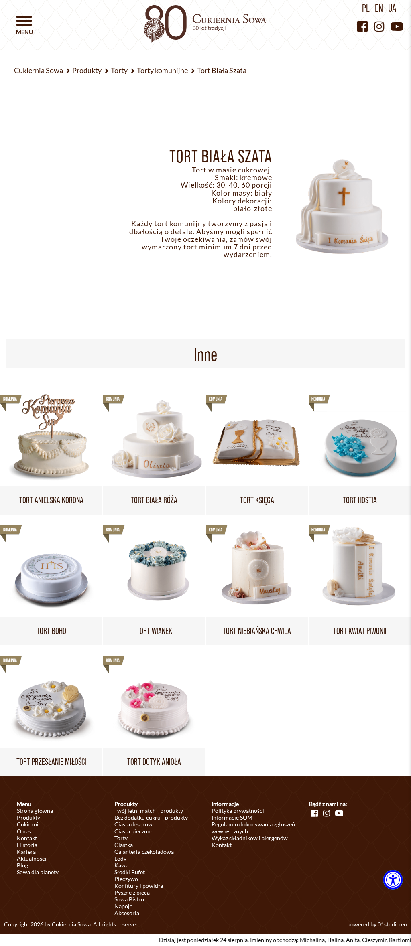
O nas (24, 831)
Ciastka (123, 844)
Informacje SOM (232, 817)
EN (379, 8)
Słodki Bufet (129, 872)
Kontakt (27, 838)
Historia (27, 844)
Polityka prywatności (238, 810)
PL (366, 8)
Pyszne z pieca (132, 892)
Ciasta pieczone (133, 831)
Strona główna (35, 810)
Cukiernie (29, 824)
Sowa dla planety (38, 872)
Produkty (28, 817)
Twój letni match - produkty (148, 810)
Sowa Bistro (129, 899)
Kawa (121, 865)
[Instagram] (379, 26)
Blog (22, 865)
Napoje (123, 906)
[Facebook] (362, 26)
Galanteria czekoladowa (144, 851)
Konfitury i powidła (138, 885)
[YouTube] (397, 26)
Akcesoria (126, 913)
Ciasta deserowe (134, 824)
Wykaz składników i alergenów (250, 838)
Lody (120, 858)
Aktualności (32, 858)
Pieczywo (126, 878)
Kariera (26, 851)
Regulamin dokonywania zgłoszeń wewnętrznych (253, 828)
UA (392, 8)
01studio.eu (392, 924)
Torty (121, 838)
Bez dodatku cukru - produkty (151, 817)
